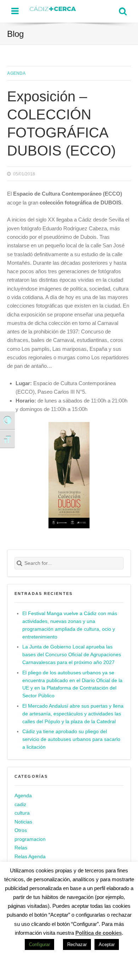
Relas (21, 848)
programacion (30, 839)
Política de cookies (98, 933)
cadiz (20, 804)
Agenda (16, 73)
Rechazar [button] (77, 944)
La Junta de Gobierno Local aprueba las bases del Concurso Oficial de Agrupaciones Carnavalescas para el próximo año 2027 (71, 654)
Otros (21, 830)
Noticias (23, 822)
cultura (22, 813)
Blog (15, 34)
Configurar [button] (39, 944)
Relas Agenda (30, 856)
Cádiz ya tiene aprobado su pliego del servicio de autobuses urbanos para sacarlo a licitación (71, 739)
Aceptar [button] (107, 944)
